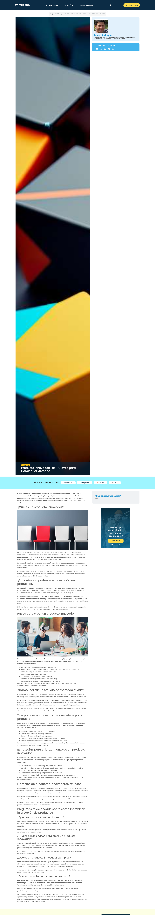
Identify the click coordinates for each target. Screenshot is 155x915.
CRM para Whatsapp (51, 5)
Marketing (58, 14)
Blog (51, 14)
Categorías (68, 5)
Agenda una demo (86, 5)
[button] (110, 5)
